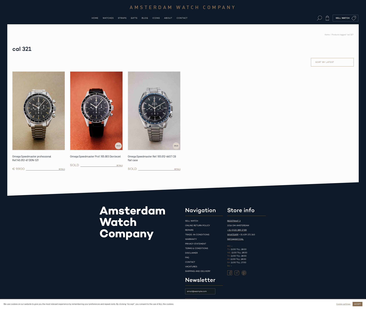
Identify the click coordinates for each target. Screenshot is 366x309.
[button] (319, 18)
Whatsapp (232, 234)
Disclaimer (191, 253)
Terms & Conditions (196, 248)
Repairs (189, 230)
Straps (122, 18)
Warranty (191, 239)
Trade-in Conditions (197, 234)
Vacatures (191, 266)
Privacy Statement (195, 244)
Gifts (134, 18)
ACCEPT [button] (357, 304)
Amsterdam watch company (183, 7)
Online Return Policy (197, 225)
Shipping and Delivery (197, 271)
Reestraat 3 (233, 221)
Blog (145, 18)
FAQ (187, 257)
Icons (156, 18)
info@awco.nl (235, 239)
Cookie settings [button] (343, 304)
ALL (160, 304)
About (168, 18)
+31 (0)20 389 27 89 (237, 230)
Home (95, 18)
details (62, 169)
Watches (108, 18)
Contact (182, 18)
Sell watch (191, 221)
